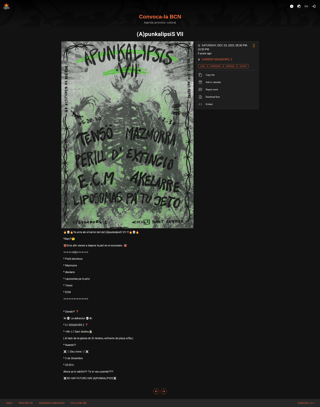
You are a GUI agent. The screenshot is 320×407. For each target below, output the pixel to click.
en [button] (306, 6)
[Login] (313, 6)
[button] (51, 403)
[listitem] (227, 75)
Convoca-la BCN (160, 17)
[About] (291, 6)
